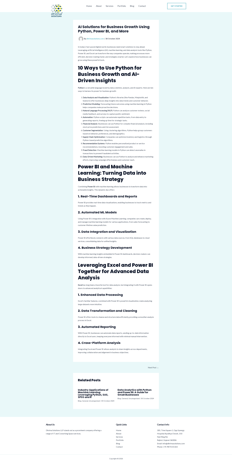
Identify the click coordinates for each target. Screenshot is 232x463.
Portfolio (121, 6)
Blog (132, 6)
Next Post (153, 367)
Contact (142, 6)
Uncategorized (94, 401)
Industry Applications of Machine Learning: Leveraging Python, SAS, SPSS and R (93, 393)
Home (89, 6)
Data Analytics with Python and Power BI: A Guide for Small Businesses (135, 392)
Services (109, 6)
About (99, 6)
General (85, 401)
